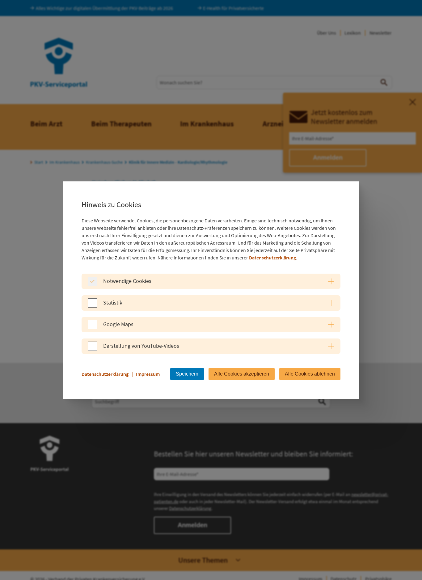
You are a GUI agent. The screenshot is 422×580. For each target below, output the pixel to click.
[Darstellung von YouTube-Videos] (92, 349)
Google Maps (118, 324)
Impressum (148, 374)
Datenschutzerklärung (272, 257)
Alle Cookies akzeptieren (241, 373)
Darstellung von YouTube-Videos (141, 345)
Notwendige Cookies (127, 280)
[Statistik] (92, 306)
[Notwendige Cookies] (92, 284)
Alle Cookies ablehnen (310, 373)
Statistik (112, 302)
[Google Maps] (92, 327)
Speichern (187, 373)
